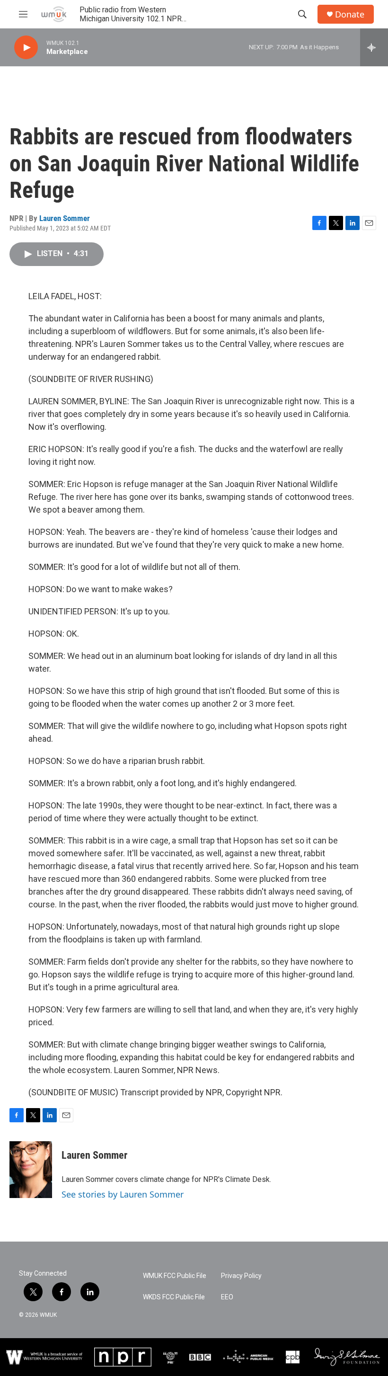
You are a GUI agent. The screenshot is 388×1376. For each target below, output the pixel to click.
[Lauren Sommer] (30, 1169)
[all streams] (374, 47)
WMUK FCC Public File (174, 1275)
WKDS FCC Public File (174, 1297)
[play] (26, 47)
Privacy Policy (241, 1275)
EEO (227, 1297)
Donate (349, 14)
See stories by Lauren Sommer (123, 1194)
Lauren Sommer (64, 218)
